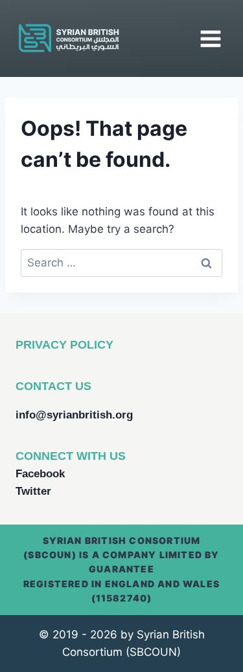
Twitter (33, 491)
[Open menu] (210, 38)
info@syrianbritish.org (74, 415)
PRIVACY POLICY (64, 344)
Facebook (40, 474)
